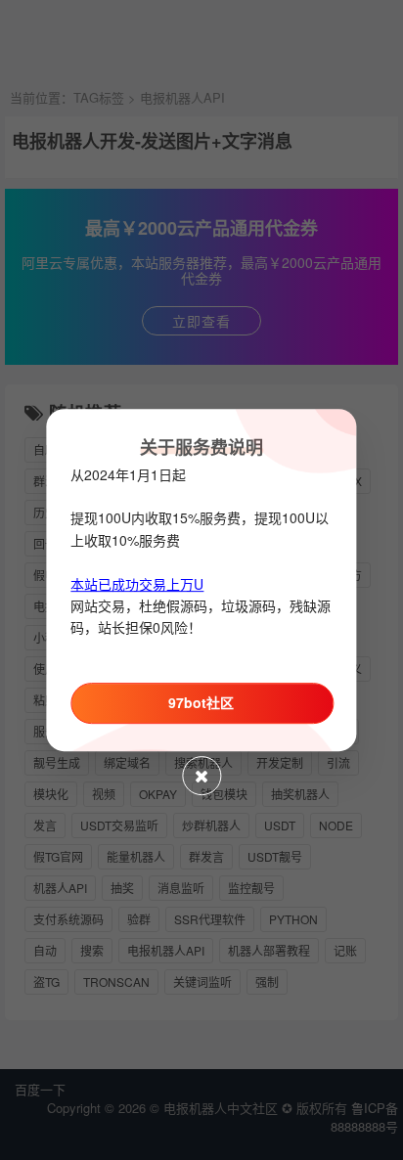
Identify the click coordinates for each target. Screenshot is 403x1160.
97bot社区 (201, 702)
